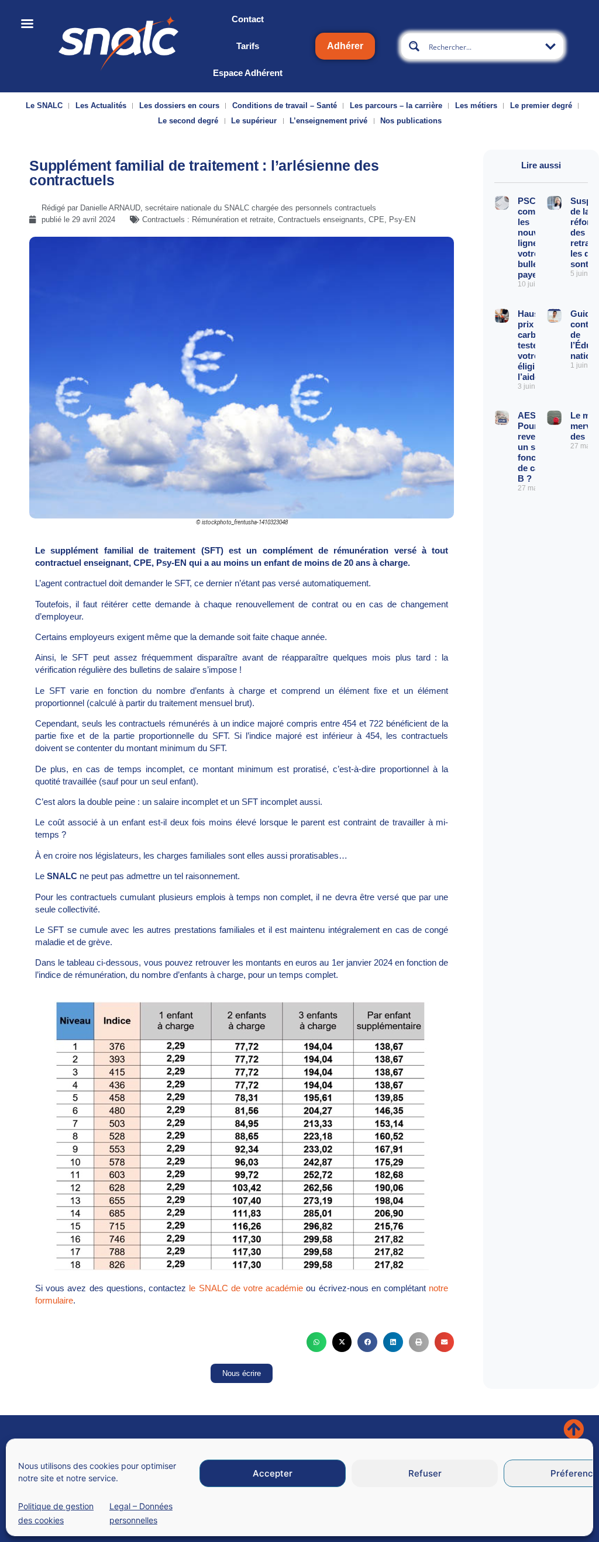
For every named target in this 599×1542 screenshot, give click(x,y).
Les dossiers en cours (179, 105)
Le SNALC (44, 105)
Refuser (425, 1473)
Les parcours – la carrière (396, 105)
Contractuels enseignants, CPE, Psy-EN (346, 219)
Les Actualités (100, 105)
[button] (316, 1342)
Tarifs (247, 46)
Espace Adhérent (248, 73)
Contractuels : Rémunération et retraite (207, 219)
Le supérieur (254, 120)
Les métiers (476, 105)
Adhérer (345, 46)
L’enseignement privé (328, 120)
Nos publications (411, 120)
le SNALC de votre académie (246, 1288)
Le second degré (188, 120)
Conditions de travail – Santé (284, 105)
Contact (248, 19)
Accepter (272, 1473)
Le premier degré (541, 105)
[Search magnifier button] (414, 46)
